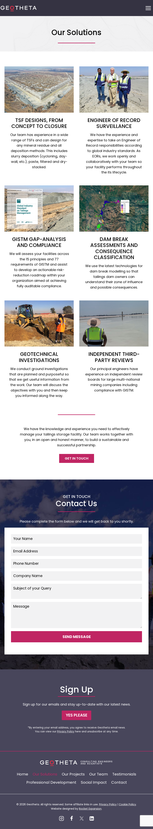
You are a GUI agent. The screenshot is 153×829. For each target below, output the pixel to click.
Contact (119, 782)
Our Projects (73, 774)
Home (22, 774)
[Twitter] (81, 818)
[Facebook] (71, 818)
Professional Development (51, 782)
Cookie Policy (127, 804)
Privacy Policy (65, 731)
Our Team (98, 774)
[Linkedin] (92, 818)
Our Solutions (45, 774)
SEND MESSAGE (77, 636)
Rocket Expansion (90, 809)
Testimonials (124, 774)
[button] (76, 715)
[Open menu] (148, 8)
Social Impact (94, 782)
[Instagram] (61, 818)
